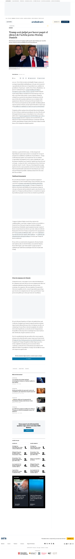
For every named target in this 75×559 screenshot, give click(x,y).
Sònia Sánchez (15, 74)
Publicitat (15, 543)
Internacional (12, 25)
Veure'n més (41, 477)
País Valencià (17, 18)
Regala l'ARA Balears (31, 543)
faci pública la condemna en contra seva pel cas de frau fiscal (29, 106)
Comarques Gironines (27, 18)
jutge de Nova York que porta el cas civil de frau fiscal (27, 340)
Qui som (9, 543)
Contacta (22, 543)
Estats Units (15, 368)
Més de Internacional (17, 374)
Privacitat (34, 547)
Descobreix (16, 477)
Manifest (2, 543)
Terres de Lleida (41, 18)
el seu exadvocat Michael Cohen (23, 232)
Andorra (21, 18)
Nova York (27, 368)
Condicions (43, 547)
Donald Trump (21, 368)
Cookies (46, 547)
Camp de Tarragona (34, 18)
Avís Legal (38, 547)
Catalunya (9, 18)
